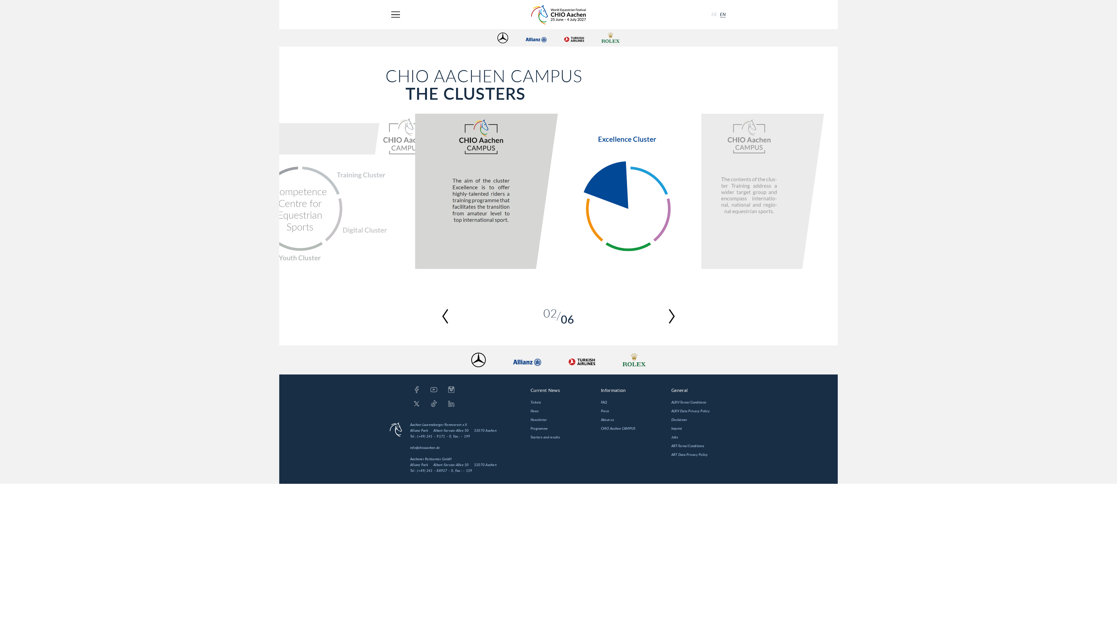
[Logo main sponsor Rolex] (611, 38)
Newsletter (539, 420)
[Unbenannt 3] (822, 191)
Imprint (676, 428)
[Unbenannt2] (558, 191)
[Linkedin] (451, 404)
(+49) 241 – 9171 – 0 (434, 436)
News (535, 411)
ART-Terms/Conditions (687, 446)
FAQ (604, 402)
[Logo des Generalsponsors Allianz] (536, 38)
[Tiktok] (433, 404)
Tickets (536, 402)
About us (607, 420)
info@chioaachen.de (425, 447)
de (714, 14)
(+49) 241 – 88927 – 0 (435, 470)
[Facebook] (416, 390)
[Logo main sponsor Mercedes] (502, 38)
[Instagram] (451, 390)
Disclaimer (679, 420)
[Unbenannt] (294, 191)
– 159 (467, 470)
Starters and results (545, 437)
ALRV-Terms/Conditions (688, 402)
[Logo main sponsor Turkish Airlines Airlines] (574, 38)
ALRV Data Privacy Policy (690, 411)
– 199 (465, 436)
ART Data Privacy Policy (689, 454)
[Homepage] (558, 15)
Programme (539, 428)
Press (605, 411)
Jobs (674, 437)
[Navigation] (395, 15)
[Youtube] (433, 390)
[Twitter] (416, 404)
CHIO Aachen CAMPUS (618, 428)
